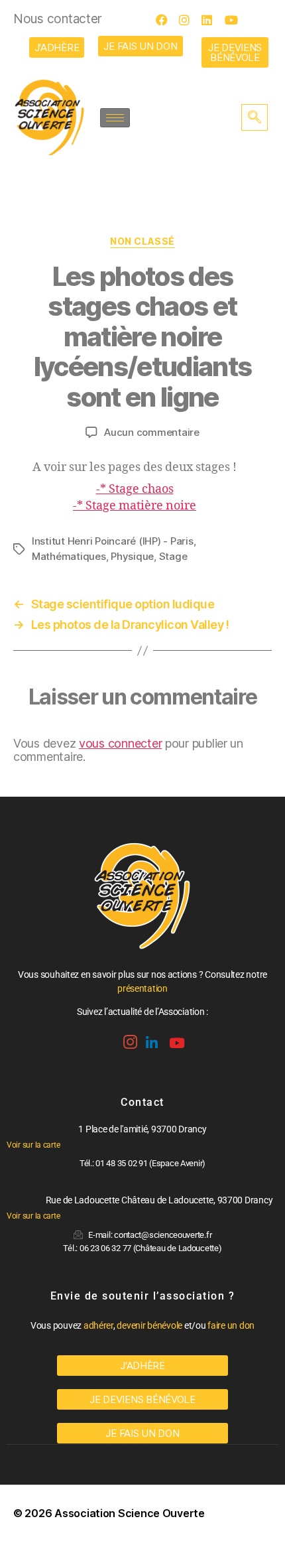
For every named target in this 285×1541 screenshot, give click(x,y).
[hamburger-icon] (115, 117)
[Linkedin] (150, 1038)
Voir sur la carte (33, 1145)
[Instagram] (189, 20)
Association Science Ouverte (129, 1513)
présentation (142, 988)
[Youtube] (235, 20)
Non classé (142, 241)
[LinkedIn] (211, 20)
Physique (132, 556)
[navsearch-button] (254, 117)
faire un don (231, 1325)
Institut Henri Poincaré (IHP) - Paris (113, 541)
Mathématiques (69, 556)
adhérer (98, 1325)
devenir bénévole (149, 1325)
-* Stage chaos (135, 489)
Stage (173, 556)
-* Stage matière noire (134, 505)
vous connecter (120, 743)
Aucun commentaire (152, 432)
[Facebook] (166, 20)
